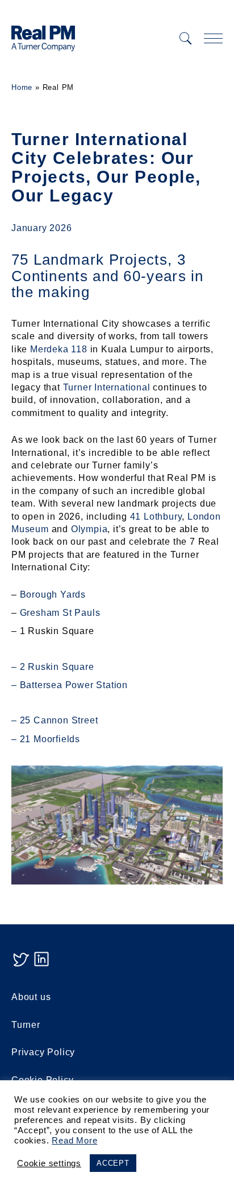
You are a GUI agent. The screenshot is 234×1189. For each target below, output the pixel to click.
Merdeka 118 (58, 349)
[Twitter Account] (20, 965)
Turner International (107, 387)
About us (31, 997)
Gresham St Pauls (60, 613)
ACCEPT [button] (113, 1163)
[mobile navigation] (213, 38)
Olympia (89, 529)
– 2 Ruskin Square (52, 667)
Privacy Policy (43, 1052)
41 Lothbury (156, 516)
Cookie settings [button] (49, 1163)
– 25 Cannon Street (54, 720)
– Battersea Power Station (69, 685)
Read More (74, 1140)
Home (21, 87)
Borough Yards (53, 594)
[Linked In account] (41, 965)
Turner (25, 1025)
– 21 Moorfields (45, 739)
